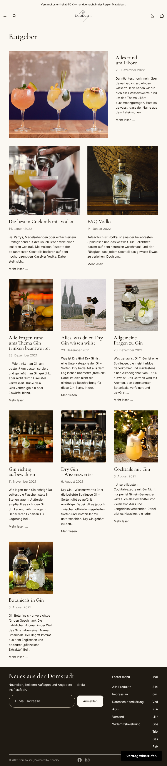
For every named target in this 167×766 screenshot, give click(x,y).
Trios (155, 731)
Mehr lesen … (125, 120)
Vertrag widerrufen (141, 756)
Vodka (157, 702)
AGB (115, 709)
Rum (155, 709)
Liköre (156, 717)
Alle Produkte (121, 687)
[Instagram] (87, 760)
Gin (154, 694)
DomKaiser (26, 760)
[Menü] (5, 16)
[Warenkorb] (162, 16)
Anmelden (90, 701)
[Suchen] (14, 16)
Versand (118, 717)
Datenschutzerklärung (128, 702)
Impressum (120, 694)
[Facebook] (79, 760)
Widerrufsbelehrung (126, 724)
